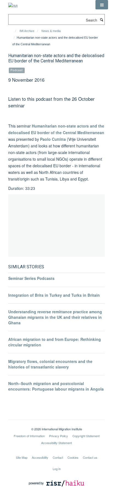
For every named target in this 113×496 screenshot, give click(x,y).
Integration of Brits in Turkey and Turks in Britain (54, 295)
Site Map (21, 457)
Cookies (72, 457)
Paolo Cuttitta (53, 139)
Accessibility (40, 457)
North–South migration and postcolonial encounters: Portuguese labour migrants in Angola (56, 386)
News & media (51, 31)
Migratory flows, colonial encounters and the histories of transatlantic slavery (50, 364)
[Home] (13, 31)
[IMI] (13, 4)
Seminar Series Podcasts (31, 278)
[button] (101, 4)
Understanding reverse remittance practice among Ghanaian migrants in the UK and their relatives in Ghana (55, 317)
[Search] (101, 20)
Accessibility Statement (56, 443)
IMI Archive (26, 31)
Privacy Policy (58, 436)
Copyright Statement (86, 436)
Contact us (90, 457)
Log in (57, 468)
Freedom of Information (29, 436)
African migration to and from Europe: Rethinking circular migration (54, 342)
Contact (58, 457)
